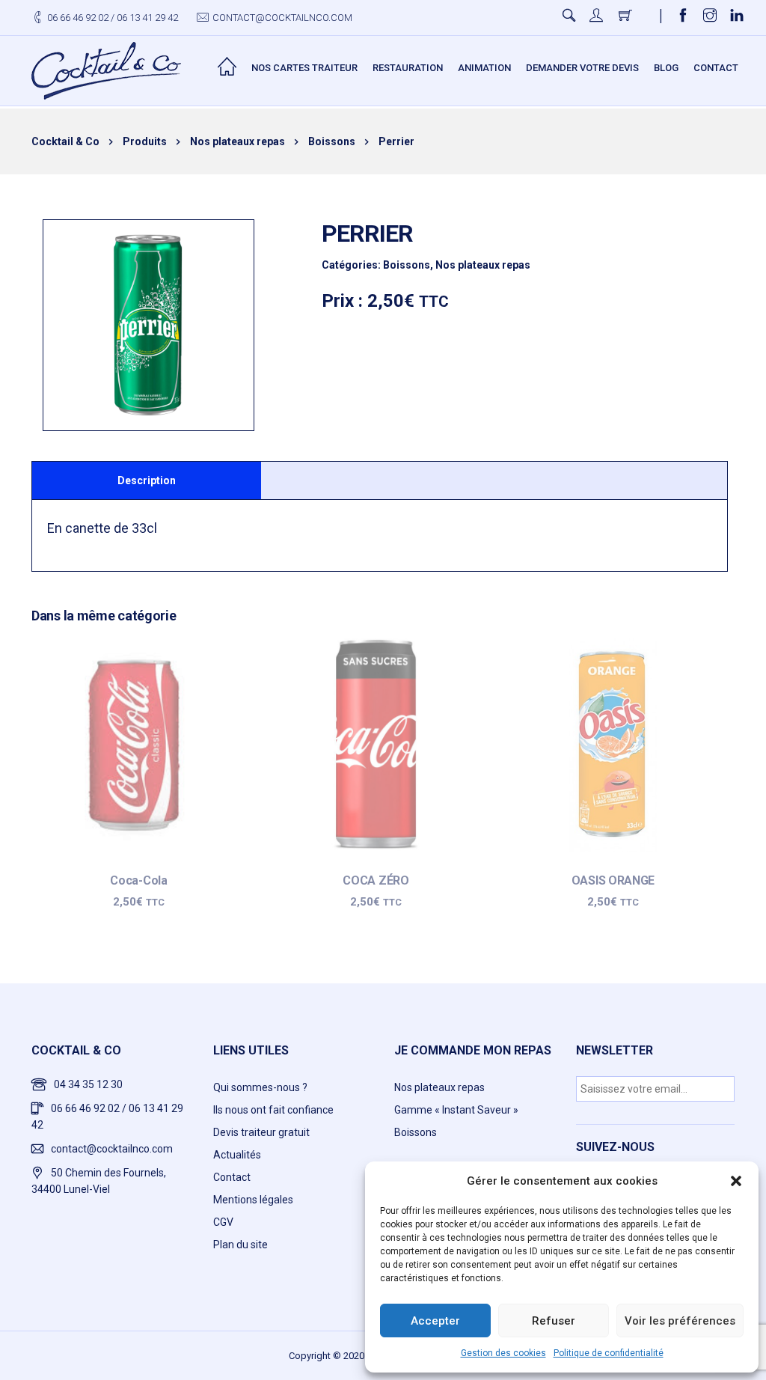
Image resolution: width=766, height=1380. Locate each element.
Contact (715, 67)
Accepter (435, 1321)
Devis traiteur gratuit (261, 1132)
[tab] (146, 480)
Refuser (553, 1321)
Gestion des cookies (503, 1353)
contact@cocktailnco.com (282, 17)
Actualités (237, 1155)
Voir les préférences (680, 1321)
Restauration (408, 67)
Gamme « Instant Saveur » (456, 1110)
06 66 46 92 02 (77, 17)
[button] (736, 1180)
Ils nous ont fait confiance (273, 1110)
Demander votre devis (582, 67)
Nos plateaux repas (482, 265)
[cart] (626, 17)
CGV (223, 1222)
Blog (666, 67)
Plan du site (240, 1245)
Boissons (406, 265)
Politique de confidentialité (609, 1353)
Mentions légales (253, 1200)
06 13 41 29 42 (147, 17)
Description (146, 480)
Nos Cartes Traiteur (304, 67)
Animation (484, 67)
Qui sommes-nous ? (260, 1087)
